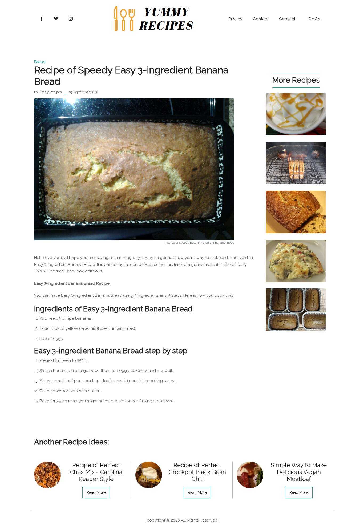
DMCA (314, 19)
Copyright (288, 19)
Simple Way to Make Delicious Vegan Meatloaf (299, 472)
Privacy (235, 19)
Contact (260, 19)
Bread (40, 61)
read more (96, 492)
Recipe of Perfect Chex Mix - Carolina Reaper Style (96, 472)
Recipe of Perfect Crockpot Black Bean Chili (197, 472)
